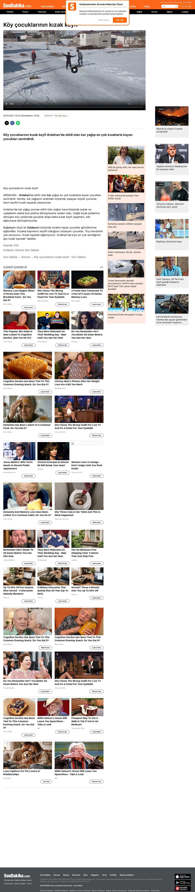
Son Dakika (45, 875)
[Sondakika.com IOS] (183, 876)
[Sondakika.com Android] (183, 882)
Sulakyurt (33, 227)
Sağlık (139, 12)
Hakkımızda (8, 884)
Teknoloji (42, 12)
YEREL (146, 6)
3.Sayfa (185, 12)
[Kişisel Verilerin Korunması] (116, 891)
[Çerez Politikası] (98, 891)
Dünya (66, 875)
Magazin (95, 875)
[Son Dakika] (17, 5)
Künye (29, 884)
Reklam (17, 884)
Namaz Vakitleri (127, 875)
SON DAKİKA (47, 6)
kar (49, 195)
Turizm (154, 12)
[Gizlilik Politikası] (61, 891)
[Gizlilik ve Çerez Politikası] (80, 891)
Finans (25, 12)
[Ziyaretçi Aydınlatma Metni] (138, 891)
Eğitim (170, 12)
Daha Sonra (104, 20)
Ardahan (24, 195)
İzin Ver (120, 20)
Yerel (104, 875)
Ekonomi (76, 875)
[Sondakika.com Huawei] (183, 888)
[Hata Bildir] (155, 891)
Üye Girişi (184, 6)
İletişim (23, 884)
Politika (10, 12)
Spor (85, 875)
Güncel (56, 875)
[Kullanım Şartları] (46, 891)
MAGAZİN (130, 6)
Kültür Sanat (60, 12)
